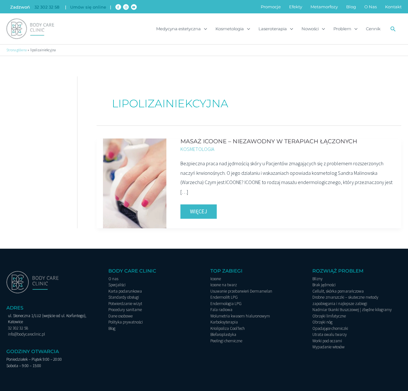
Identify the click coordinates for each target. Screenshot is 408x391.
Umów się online (88, 7)
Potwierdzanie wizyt (125, 303)
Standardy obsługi (123, 297)
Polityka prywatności (125, 322)
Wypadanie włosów (328, 347)
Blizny (317, 278)
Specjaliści (117, 285)
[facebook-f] (118, 7)
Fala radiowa (221, 309)
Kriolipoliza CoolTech (227, 328)
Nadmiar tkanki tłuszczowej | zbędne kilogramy (352, 309)
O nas (113, 278)
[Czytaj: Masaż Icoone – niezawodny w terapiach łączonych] (134, 183)
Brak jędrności (324, 285)
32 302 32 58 (46, 7)
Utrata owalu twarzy (329, 334)
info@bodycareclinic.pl (26, 334)
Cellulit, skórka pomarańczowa (338, 291)
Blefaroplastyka (223, 334)
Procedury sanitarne (125, 309)
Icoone (215, 278)
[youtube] (134, 7)
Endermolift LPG (224, 297)
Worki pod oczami (327, 341)
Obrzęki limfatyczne (329, 316)
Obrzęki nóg (322, 322)
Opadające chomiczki (330, 328)
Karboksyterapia (224, 322)
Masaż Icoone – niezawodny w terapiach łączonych (268, 141)
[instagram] (126, 7)
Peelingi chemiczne (226, 341)
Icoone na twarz (223, 285)
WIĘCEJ (203, 209)
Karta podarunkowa (125, 291)
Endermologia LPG (226, 303)
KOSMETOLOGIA (197, 149)
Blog (111, 328)
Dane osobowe (120, 316)
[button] (393, 28)
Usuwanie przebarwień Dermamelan (241, 291)
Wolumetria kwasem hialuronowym (240, 316)
